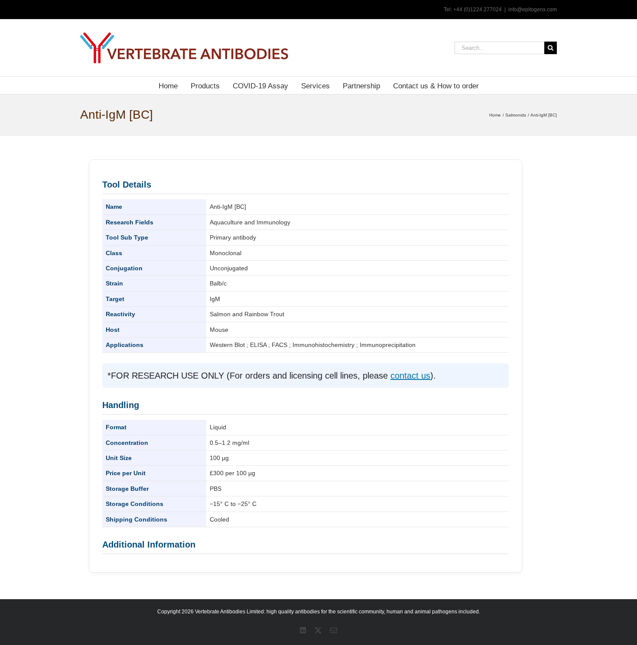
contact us (410, 375)
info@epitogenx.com (532, 9)
